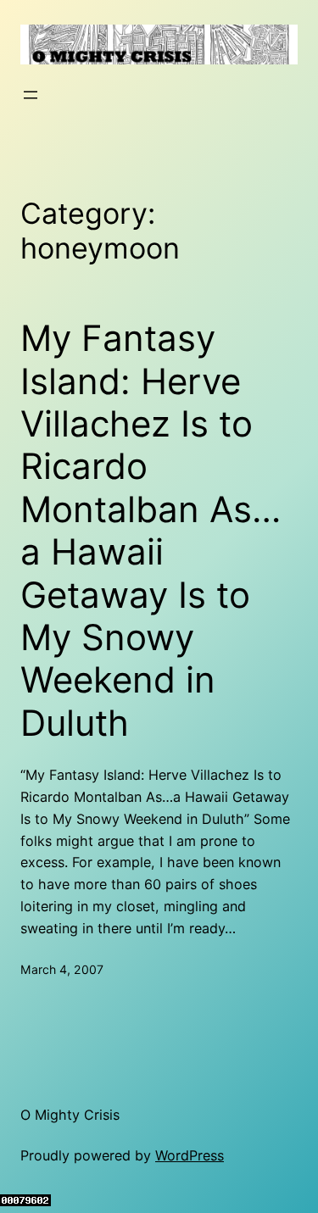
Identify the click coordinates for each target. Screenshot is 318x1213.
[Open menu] (30, 95)
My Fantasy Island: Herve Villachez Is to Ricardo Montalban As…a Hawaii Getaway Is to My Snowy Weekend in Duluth (150, 530)
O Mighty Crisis (70, 1114)
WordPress (189, 1155)
